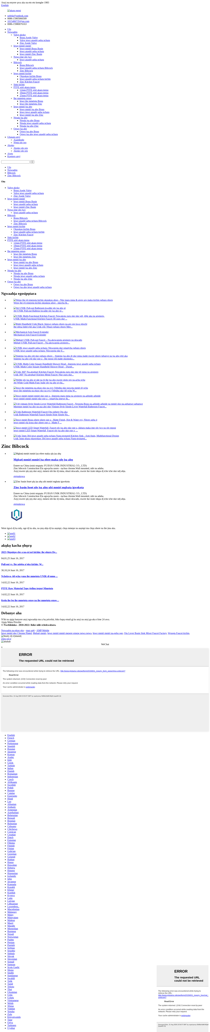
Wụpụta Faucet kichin (178, 633)
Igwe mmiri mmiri (22, 46)
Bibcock (18, 62)
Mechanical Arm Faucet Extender (30, 334)
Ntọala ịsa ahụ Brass (30, 120)
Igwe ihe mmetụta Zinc (31, 104)
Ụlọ (9, 29)
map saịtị (30, 630)
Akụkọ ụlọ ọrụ (21, 148)
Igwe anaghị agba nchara (32, 51)
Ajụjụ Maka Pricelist (11, 622)
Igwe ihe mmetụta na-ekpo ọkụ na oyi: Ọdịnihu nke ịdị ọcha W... (45, 390)
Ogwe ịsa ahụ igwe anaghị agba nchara (39, 134)
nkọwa (21, 476)
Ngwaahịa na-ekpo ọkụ (12, 630)
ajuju (16, 476)
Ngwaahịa (12, 32)
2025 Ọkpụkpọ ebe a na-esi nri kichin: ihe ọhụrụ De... (29, 552)
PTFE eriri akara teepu (25, 87)
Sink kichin (19, 84)
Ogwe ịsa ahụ (20, 128)
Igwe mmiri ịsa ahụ (23, 106)
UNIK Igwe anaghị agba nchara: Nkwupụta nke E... (39, 350)
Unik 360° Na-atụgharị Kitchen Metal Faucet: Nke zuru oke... (44, 374)
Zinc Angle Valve (28, 43)
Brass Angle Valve (29, 37)
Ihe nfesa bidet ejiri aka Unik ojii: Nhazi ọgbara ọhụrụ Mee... (43, 326)
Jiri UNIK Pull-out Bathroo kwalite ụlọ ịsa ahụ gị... (38, 311)
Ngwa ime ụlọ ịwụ (23, 57)
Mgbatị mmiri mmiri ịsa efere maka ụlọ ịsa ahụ (43, 459)
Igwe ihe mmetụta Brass (31, 101)
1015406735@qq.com (18, 21)
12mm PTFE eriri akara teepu (34, 90)
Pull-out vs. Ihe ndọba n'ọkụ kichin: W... (22, 564)
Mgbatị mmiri (39, 633)
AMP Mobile (42, 630)
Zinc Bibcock (26, 70)
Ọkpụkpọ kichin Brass (31, 76)
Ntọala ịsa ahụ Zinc (29, 126)
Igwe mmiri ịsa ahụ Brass (32, 109)
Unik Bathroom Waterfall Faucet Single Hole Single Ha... (41, 414)
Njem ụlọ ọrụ (20, 142)
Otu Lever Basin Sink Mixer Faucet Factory (145, 633)
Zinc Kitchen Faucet (30, 81)
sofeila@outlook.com (17, 15)
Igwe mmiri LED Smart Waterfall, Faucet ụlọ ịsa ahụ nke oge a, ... (46, 430)
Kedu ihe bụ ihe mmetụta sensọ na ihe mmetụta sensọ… (30, 600)
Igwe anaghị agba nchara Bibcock (36, 68)
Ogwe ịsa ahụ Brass (29, 131)
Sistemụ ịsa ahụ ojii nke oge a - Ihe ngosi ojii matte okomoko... (44, 358)
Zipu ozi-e (6, 638)
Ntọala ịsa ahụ (20, 117)
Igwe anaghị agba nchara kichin (35, 79)
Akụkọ (10, 145)
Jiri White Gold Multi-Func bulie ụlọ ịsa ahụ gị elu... (39, 382)
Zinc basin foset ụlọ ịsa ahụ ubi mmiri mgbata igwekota (49, 487)
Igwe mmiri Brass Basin (31, 48)
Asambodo (19, 139)
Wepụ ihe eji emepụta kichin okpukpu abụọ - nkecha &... (41, 303)
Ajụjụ (10, 153)
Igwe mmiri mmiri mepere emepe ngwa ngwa (69, 633)
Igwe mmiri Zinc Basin (31, 54)
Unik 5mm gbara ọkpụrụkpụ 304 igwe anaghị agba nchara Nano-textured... (50, 438)
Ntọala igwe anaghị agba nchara (35, 123)
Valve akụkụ (20, 34)
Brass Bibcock (27, 65)
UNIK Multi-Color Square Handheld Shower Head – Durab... (44, 366)
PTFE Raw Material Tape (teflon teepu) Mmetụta (27, 588)
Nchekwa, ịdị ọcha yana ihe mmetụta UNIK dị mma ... (29, 576)
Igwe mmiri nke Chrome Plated (16, 633)
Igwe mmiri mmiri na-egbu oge (108, 633)
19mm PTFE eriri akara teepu (34, 93)
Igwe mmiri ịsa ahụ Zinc (31, 115)
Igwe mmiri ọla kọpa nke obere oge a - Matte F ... (38, 422)
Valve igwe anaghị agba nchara (35, 40)
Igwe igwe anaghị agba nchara (34, 112)
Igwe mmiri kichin (22, 73)
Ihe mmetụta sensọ (23, 98)
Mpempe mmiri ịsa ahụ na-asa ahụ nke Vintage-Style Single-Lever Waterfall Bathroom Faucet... (60, 406)
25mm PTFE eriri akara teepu (34, 95)
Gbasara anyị (13, 137)
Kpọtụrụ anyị (13, 156)
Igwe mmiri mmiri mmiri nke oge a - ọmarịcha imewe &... (42, 398)
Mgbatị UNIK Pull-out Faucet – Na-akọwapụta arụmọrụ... (42, 342)
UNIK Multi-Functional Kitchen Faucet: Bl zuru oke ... (40, 318)
